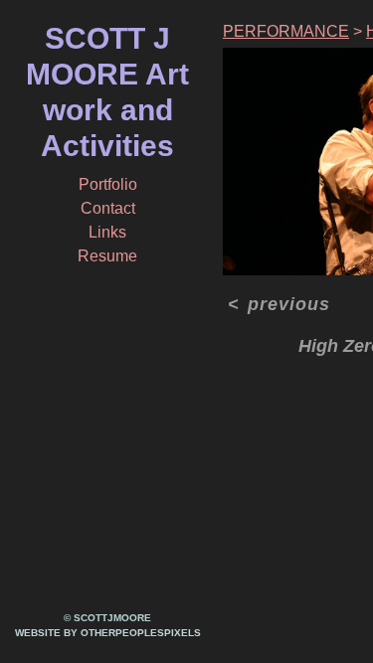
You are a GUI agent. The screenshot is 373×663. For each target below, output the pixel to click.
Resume (107, 256)
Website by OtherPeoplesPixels (108, 632)
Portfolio (108, 184)
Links (107, 232)
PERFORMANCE (286, 31)
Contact (108, 208)
